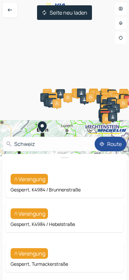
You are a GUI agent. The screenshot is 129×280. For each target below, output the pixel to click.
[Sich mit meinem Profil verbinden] (120, 9)
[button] (60, 93)
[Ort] (120, 38)
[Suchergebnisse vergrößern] (64, 157)
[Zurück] (10, 10)
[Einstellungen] (120, 23)
